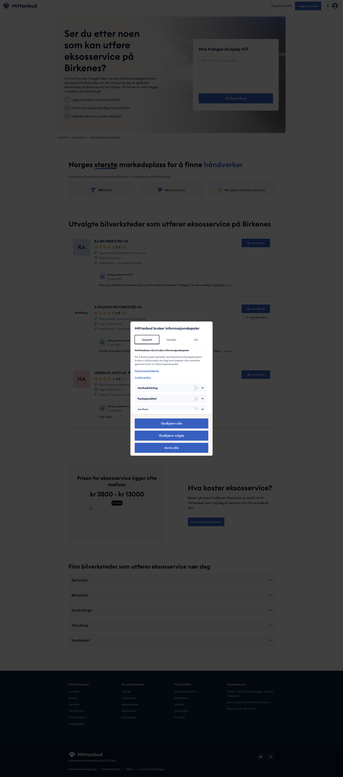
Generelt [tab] (147, 339)
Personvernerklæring (147, 370)
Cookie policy (143, 377)
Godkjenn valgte (171, 435)
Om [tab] (196, 339)
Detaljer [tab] (171, 339)
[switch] (194, 388)
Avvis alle (171, 448)
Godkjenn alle (171, 423)
